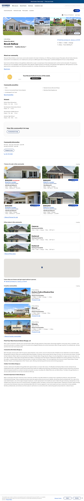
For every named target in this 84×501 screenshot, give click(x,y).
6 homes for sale (36, 316)
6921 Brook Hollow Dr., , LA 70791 (69, 40)
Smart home (23, 5)
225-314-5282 (9, 154)
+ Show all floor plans (10, 254)
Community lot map (13, 131)
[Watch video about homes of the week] (14, 77)
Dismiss (77, 498)
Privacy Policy (9, 499)
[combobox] (73, 5)
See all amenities (8, 95)
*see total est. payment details (11, 183)
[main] (42, 257)
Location (31, 10)
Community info (8, 10)
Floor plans (25, 10)
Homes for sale (17, 10)
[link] (18, 26)
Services (30, 5)
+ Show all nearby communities (12, 336)
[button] (76, 10)
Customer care (39, 5)
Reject (67, 498)
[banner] (42, 1)
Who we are (15, 5)
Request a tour (9, 150)
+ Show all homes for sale (11, 217)
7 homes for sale (36, 300)
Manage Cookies (58, 498)
